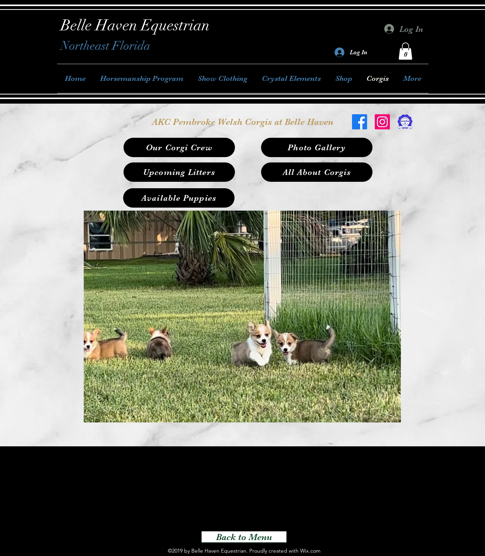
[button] (405, 51)
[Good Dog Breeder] (405, 121)
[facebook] (359, 121)
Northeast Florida (105, 45)
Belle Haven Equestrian (135, 25)
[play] (382, 416)
